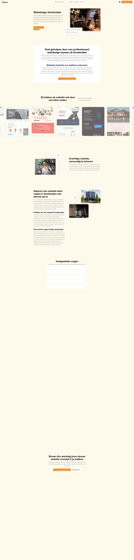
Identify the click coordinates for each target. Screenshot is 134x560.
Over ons (76, 1)
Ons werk (71, 1)
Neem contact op (76, 469)
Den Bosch (51, 233)
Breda (55, 233)
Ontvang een (67, 79)
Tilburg (47, 233)
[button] (60, 2)
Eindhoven (60, 233)
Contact (81, 1)
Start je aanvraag (38, 27)
